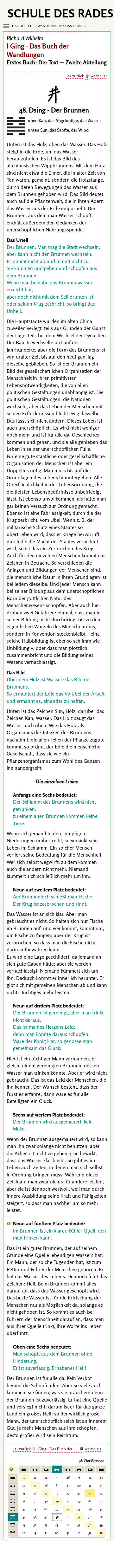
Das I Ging (74, 26)
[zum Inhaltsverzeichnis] (87, 76)
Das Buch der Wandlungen (37, 26)
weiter (96, 75)
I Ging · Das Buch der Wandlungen (59, 1448)
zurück (78, 75)
